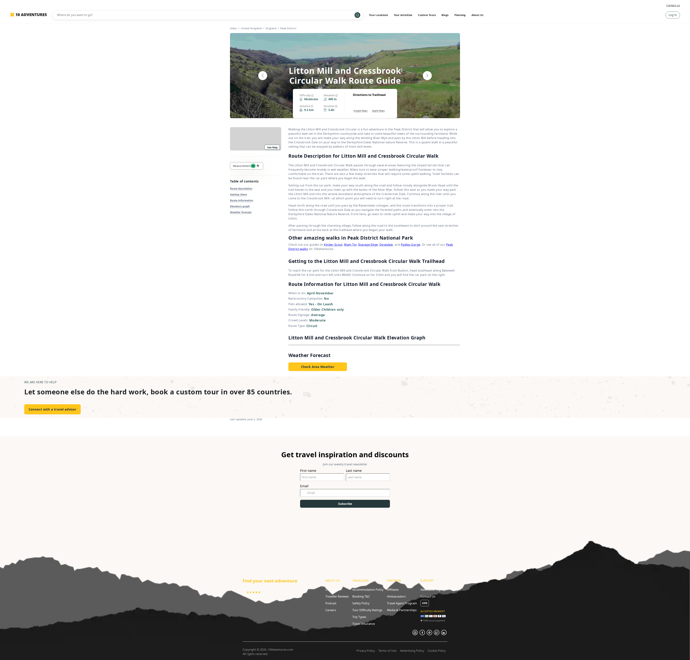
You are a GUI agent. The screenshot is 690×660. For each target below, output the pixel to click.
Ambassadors (396, 596)
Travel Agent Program (402, 603)
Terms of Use (387, 651)
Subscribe (345, 504)
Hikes (233, 28)
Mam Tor (350, 245)
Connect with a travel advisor (52, 409)
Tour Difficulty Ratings (367, 610)
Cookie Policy (437, 651)
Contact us (673, 5)
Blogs (444, 15)
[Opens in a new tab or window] (415, 632)
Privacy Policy (365, 651)
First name (308, 471)
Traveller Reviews (337, 596)
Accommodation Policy (367, 590)
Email (304, 486)
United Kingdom (251, 28)
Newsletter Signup (433, 590)
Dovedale (386, 245)
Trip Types (359, 617)
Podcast (330, 603)
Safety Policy (360, 603)
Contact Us (427, 596)
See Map (272, 147)
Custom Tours (427, 15)
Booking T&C (361, 596)
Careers (330, 610)
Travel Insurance (363, 624)
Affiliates (393, 590)
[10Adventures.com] (28, 14)
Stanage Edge (368, 245)
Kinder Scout (333, 245)
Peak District (288, 28)
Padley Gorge (410, 245)
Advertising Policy (412, 651)
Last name (354, 471)
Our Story (332, 590)
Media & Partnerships (402, 610)
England (271, 28)
